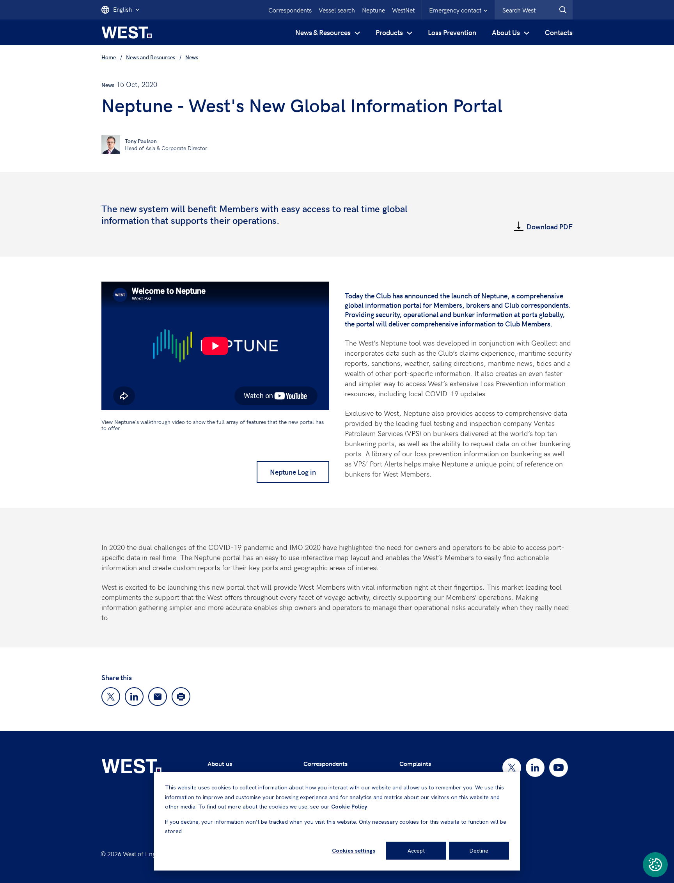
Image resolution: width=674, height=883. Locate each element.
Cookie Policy (349, 806)
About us (220, 763)
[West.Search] (563, 10)
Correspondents (290, 9)
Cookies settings (353, 850)
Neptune (373, 9)
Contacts (559, 32)
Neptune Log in (293, 472)
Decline (479, 850)
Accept (416, 850)
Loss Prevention (452, 32)
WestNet (403, 9)
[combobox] (534, 10)
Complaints (415, 763)
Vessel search (337, 9)
